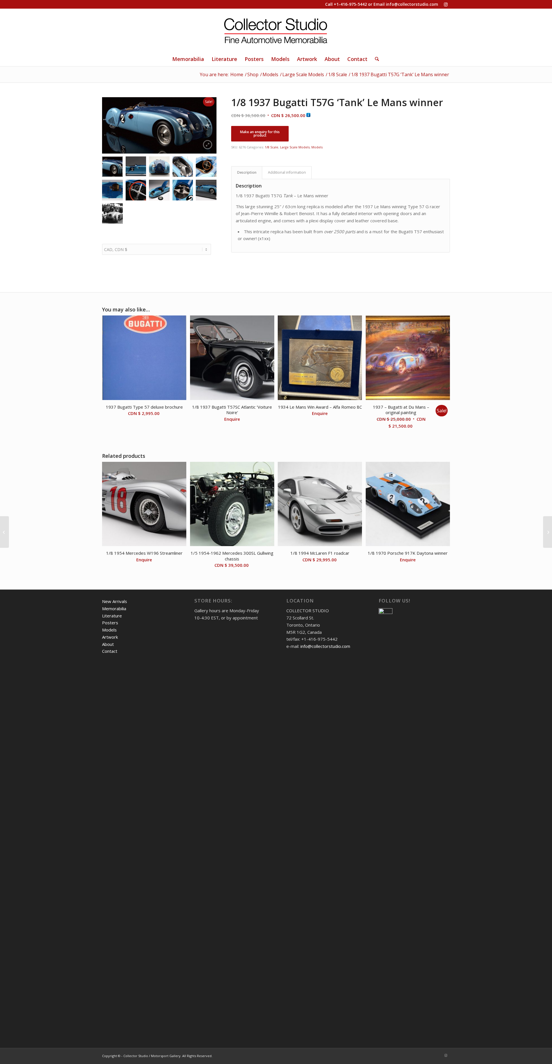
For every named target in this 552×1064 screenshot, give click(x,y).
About (108, 644)
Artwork (110, 637)
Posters (110, 622)
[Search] (375, 59)
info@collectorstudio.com (412, 4)
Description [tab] (246, 172)
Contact (109, 651)
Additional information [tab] (287, 172)
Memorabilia (114, 608)
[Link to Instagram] (445, 4)
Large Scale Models (295, 147)
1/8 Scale (271, 147)
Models (317, 147)
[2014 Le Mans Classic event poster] (547, 532)
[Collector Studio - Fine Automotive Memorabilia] (276, 30)
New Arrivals (114, 601)
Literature (112, 616)
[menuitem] (188, 59)
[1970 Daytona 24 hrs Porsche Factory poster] (4, 532)
